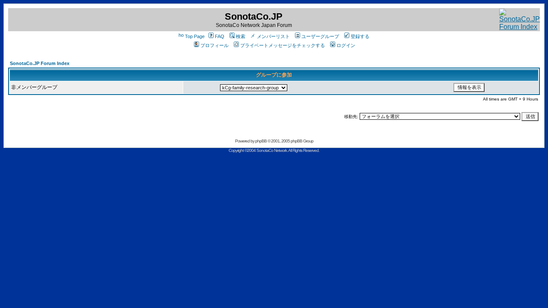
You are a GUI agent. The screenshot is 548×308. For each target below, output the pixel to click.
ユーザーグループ (320, 36)
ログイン (346, 45)
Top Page (195, 36)
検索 (240, 36)
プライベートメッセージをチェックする (282, 45)
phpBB (261, 141)
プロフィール (214, 45)
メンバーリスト (273, 36)
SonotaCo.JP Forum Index (39, 63)
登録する (360, 36)
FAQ (219, 36)
